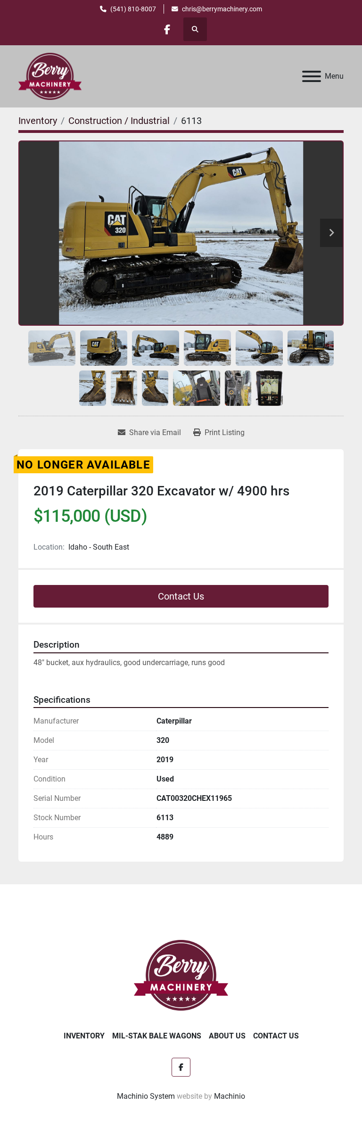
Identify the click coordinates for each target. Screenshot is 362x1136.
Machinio (229, 1096)
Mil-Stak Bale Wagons (156, 1035)
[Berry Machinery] (181, 974)
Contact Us (181, 596)
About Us (227, 1035)
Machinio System (146, 1096)
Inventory (84, 1035)
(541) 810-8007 (133, 9)
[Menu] (311, 76)
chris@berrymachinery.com (222, 9)
